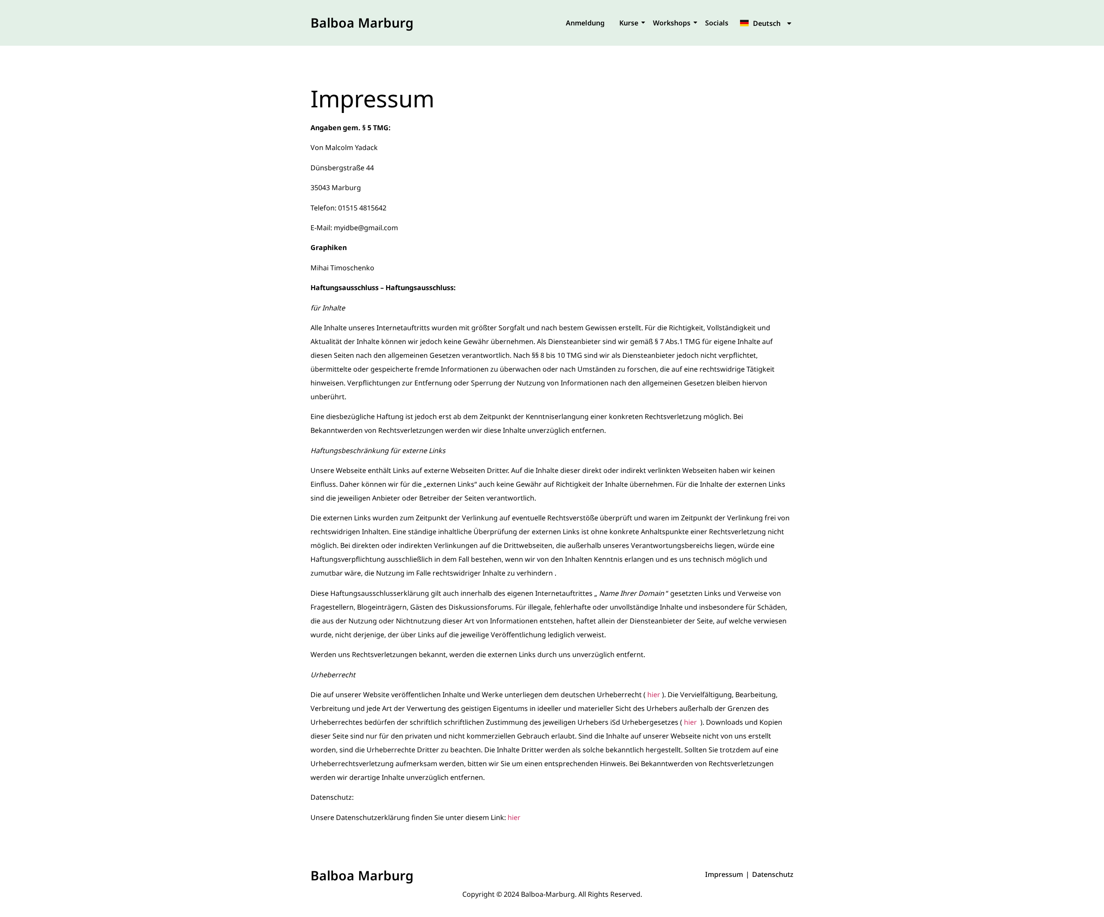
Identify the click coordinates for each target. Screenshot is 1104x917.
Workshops (671, 23)
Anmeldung (585, 23)
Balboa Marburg (362, 22)
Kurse (628, 23)
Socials (716, 23)
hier (653, 694)
